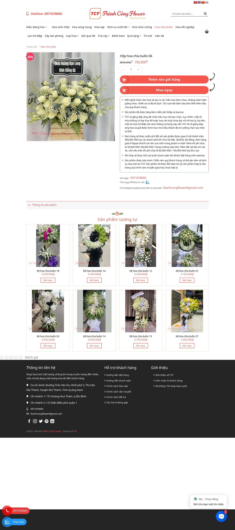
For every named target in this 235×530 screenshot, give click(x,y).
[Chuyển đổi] (29, 205)
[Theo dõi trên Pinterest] (46, 421)
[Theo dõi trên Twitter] (41, 421)
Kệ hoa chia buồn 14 (94, 336)
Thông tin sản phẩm (44, 205)
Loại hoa (71, 36)
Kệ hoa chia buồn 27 (187, 336)
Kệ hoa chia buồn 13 (140, 336)
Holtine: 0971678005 (46, 14)
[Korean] (207, 2)
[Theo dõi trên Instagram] (35, 421)
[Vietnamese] (195, 2)
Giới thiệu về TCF (164, 374)
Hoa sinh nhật (61, 27)
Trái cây (102, 36)
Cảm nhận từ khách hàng (169, 380)
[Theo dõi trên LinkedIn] (52, 421)
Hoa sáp (99, 27)
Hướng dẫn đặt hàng (117, 374)
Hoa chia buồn (164, 27)
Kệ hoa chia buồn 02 (48, 336)
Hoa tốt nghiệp (185, 27)
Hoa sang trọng (82, 27)
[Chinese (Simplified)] (203, 2)
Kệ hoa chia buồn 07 (187, 270)
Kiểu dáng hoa (35, 27)
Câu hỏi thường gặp (117, 402)
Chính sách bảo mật (117, 386)
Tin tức (148, 36)
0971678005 (138, 178)
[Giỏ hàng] (207, 31)
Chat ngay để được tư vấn (132, 182)
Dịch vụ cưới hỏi (117, 27)
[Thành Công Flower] (117, 14)
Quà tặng (133, 36)
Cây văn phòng (54, 36)
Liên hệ (159, 36)
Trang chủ (31, 46)
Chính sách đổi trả (116, 397)
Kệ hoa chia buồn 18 (48, 270)
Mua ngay (164, 90)
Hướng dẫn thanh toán (118, 380)
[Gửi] (205, 13)
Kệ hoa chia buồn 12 (140, 270)
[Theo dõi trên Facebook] (29, 421)
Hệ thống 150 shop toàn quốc (171, 386)
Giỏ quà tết (88, 36)
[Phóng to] (30, 137)
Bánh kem (118, 36)
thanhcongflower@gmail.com (183, 188)
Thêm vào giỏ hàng (164, 79)
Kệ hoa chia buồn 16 (94, 270)
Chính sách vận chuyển (118, 391)
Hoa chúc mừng (142, 27)
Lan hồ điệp (35, 36)
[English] (199, 2)
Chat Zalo (18, 522)
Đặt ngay (47, 280)
